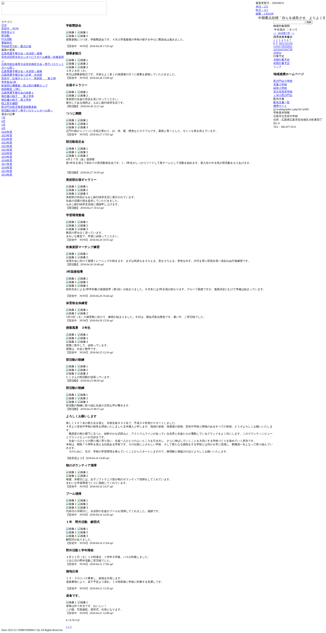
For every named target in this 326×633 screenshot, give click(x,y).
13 (288, 43)
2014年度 (6, 174)
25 (283, 49)
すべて (293, 29)
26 (285, 49)
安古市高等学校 (282, 91)
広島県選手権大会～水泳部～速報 (21, 53)
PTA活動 (6, 39)
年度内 (281, 29)
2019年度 (6, 156)
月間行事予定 (281, 59)
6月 (3, 121)
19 (285, 46)
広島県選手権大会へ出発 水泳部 (21, 74)
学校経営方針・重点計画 (16, 46)
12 (285, 43)
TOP (4, 25)
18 (283, 46)
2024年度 (6, 139)
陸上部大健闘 (9, 103)
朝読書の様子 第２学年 (17, 96)
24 (280, 49)
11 (283, 43)
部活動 (5, 35)
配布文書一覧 (281, 102)
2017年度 (6, 164)
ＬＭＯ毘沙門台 (282, 95)
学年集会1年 (8, 82)
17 (280, 46)
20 (288, 46)
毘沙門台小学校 (282, 81)
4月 (3, 128)
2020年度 (6, 153)
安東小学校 (280, 84)
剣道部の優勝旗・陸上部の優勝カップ (24, 85)
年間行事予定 (281, 63)
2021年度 (6, 149)
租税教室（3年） (11, 89)
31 (280, 52)
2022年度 (6, 146)
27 (288, 49)
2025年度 (6, 135)
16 (277, 46)
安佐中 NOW (10, 28)
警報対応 (6, 42)
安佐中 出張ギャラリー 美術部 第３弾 (28, 78)
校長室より (8, 32)
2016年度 (6, 167)
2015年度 (6, 171)
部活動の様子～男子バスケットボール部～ (27, 110)
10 (280, 43)
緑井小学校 (280, 88)
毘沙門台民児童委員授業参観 (19, 107)
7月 (3, 117)
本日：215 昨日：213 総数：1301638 (264, 10)
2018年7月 (284, 33)
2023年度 (6, 142)
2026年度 (6, 131)
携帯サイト (280, 105)
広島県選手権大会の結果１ (17, 92)
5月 (3, 124)
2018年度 (6, 160)
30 (277, 52)
